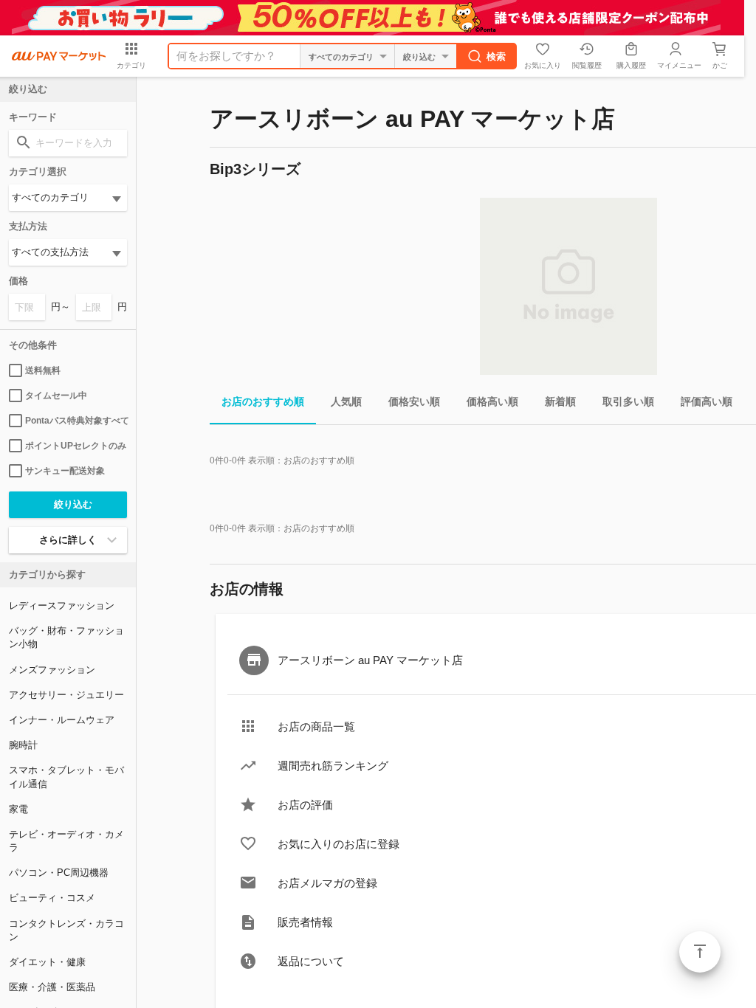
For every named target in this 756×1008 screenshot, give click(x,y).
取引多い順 (628, 401)
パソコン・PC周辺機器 (59, 872)
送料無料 (43, 370)
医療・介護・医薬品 (52, 987)
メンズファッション (52, 669)
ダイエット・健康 (47, 961)
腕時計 (23, 744)
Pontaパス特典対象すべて (76, 420)
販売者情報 (305, 922)
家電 (18, 809)
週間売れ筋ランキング (333, 765)
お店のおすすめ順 (262, 401)
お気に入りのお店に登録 (338, 844)
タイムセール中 (56, 395)
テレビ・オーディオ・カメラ (66, 841)
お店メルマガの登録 (327, 883)
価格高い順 (492, 401)
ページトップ (700, 952)
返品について (311, 961)
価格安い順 (414, 401)
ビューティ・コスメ (52, 897)
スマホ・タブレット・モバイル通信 (66, 776)
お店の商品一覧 (316, 726)
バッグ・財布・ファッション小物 (66, 637)
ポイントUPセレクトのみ (75, 446)
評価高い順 (706, 401)
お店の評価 (305, 804)
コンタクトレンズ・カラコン (66, 930)
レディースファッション (61, 605)
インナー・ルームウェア (61, 719)
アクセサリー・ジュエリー (66, 694)
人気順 (346, 401)
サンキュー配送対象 (65, 471)
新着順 (560, 401)
